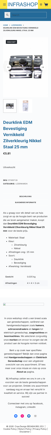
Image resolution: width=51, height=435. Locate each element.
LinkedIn (31, 407)
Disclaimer (25, 431)
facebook (38, 403)
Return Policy (24, 429)
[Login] (41, 4)
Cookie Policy (10, 429)
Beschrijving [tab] (25, 196)
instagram (21, 407)
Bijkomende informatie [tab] (25, 202)
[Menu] (4, 4)
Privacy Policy (40, 429)
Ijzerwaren (22, 184)
